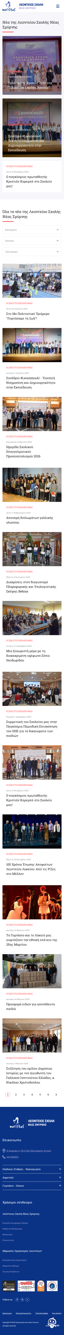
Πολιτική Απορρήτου (23, 1313)
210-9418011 (12, 1157)
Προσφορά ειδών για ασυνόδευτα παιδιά (30, 1006)
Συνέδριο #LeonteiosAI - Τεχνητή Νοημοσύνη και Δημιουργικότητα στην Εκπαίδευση (26, 143)
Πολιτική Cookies (42, 1313)
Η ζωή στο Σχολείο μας (19, 124)
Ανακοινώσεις (15, 71)
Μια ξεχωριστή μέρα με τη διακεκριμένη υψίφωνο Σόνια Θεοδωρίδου (28, 655)
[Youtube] (27, 1299)
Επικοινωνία (8, 1240)
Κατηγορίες (11, 229)
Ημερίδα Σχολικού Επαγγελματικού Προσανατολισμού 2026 (23, 451)
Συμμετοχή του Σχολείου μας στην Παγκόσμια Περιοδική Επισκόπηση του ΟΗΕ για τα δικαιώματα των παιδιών (31, 729)
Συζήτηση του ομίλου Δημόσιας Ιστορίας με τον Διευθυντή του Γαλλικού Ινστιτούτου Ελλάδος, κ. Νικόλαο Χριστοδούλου (30, 1075)
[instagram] (22, 1299)
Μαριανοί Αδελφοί (10, 1266)
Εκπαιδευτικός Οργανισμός (14, 1260)
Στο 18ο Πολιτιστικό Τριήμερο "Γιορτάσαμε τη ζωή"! (27, 316)
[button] (57, 6)
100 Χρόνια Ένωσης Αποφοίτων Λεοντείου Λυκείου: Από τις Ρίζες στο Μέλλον (31, 869)
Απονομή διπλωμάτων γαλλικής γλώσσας (29, 520)
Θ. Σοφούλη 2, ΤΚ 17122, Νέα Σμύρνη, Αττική (29, 1151)
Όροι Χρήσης (57, 1313)
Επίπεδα (9, 240)
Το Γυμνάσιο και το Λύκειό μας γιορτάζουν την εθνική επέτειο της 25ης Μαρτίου (31, 939)
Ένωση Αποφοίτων (11, 1271)
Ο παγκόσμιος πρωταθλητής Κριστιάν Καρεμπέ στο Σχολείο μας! (29, 181)
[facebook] (17, 1299)
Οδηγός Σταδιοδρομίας (12, 1229)
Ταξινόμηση (11, 251)
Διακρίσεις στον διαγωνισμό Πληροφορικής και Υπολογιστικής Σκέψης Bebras (31, 586)
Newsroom (7, 1234)
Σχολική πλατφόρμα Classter (15, 1223)
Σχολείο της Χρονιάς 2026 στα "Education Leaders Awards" (30, 85)
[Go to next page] (56, 1094)
